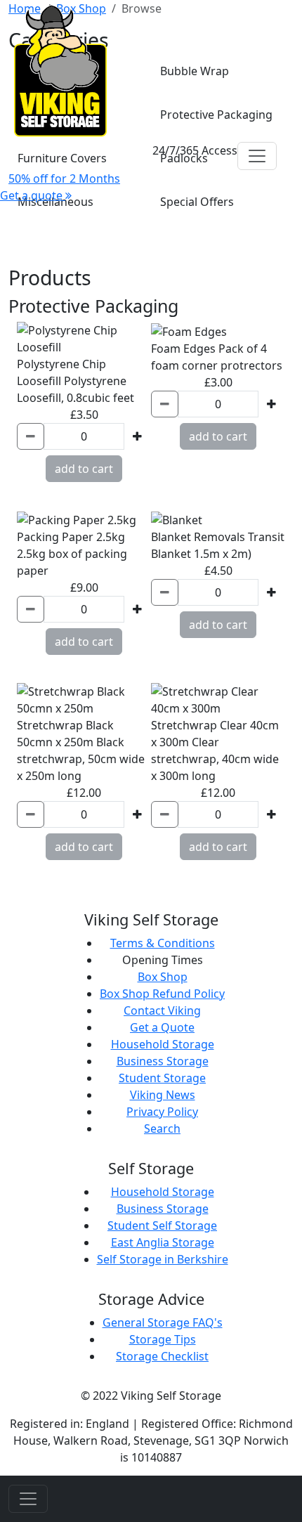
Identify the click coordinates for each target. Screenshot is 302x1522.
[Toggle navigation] (257, 156)
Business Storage (163, 1061)
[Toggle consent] (28, 1499)
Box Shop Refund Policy (162, 993)
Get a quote (32, 195)
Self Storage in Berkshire (162, 1259)
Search (162, 1128)
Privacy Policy (162, 1111)
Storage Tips (162, 1339)
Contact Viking (162, 1010)
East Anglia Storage (162, 1242)
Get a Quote (162, 1027)
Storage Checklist (162, 1356)
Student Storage (162, 1078)
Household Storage (162, 1044)
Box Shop (163, 976)
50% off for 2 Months (64, 178)
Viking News (162, 1095)
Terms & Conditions (162, 943)
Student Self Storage (162, 1225)
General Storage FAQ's (163, 1322)
